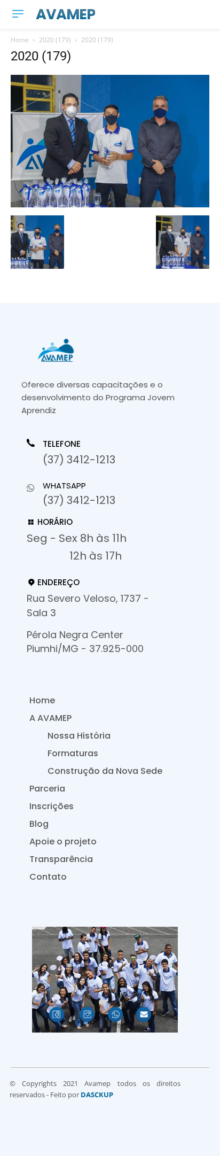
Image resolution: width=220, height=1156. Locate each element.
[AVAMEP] (101, 350)
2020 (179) (55, 39)
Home (20, 39)
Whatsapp (64, 485)
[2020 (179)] (110, 204)
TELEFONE (62, 444)
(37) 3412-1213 (79, 459)
